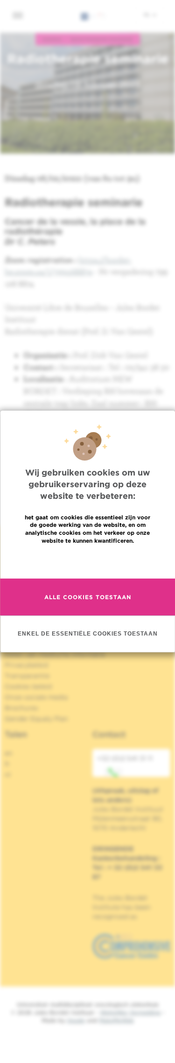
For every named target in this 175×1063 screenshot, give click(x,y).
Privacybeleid (26, 665)
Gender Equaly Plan (36, 718)
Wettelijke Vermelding (130, 1012)
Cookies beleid (28, 686)
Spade (76, 1020)
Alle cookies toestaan (87, 597)
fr (7, 764)
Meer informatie (87, 560)
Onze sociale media (36, 697)
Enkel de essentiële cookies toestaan (88, 633)
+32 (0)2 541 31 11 (125, 758)
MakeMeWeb (116, 1020)
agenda (52, 39)
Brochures (21, 708)
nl (148, 14)
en (9, 753)
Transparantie (27, 675)
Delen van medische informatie (55, 654)
